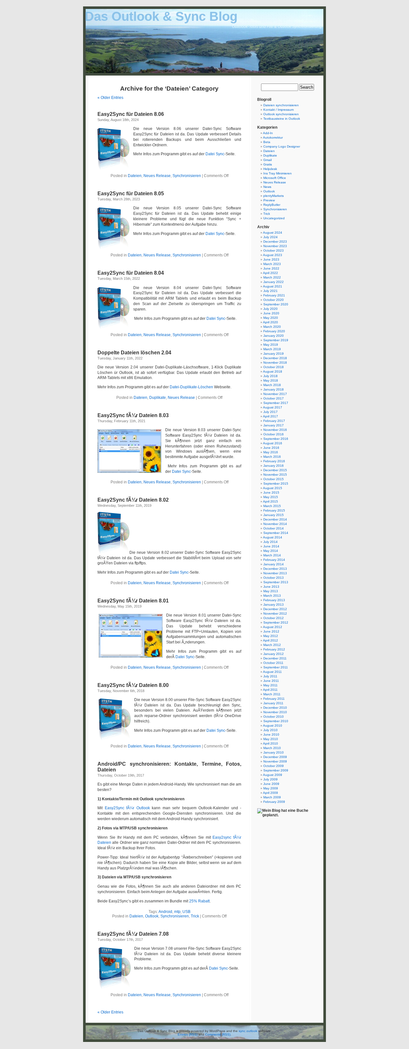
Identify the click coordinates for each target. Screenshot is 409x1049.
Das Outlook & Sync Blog (161, 16)
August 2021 (272, 286)
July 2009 (270, 779)
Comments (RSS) (217, 1034)
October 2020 (273, 300)
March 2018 (272, 385)
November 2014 (275, 524)
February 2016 (274, 461)
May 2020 (270, 317)
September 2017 (275, 403)
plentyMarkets (273, 196)
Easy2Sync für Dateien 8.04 (130, 273)
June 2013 (271, 586)
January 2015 (273, 515)
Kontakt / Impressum (278, 109)
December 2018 (275, 358)
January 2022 (273, 282)
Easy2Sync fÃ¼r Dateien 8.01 (133, 600)
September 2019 (275, 340)
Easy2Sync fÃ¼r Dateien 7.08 (133, 934)
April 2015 (270, 501)
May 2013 (270, 591)
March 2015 (272, 506)
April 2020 (270, 322)
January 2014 (273, 564)
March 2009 (272, 797)
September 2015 (275, 483)
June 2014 (271, 546)
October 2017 (273, 398)
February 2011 (274, 698)
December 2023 (275, 241)
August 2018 (272, 371)
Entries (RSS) (187, 1034)
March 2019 (272, 349)
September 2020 (275, 304)
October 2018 (273, 367)
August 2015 (272, 488)
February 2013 (274, 600)
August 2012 (272, 627)
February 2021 (274, 295)
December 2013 (275, 568)
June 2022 (271, 268)
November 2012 (275, 613)
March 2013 (272, 595)
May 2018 (270, 380)
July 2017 (270, 412)
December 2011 (275, 658)
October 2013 (273, 577)
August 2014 (272, 537)
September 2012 (275, 622)
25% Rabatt (199, 901)
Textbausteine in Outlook (281, 118)
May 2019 (270, 344)
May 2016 (270, 452)
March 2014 (272, 555)
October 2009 (273, 766)
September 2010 (275, 721)
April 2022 (270, 273)
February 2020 (274, 331)
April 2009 (270, 793)
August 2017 (272, 407)
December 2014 (275, 519)
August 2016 (272, 443)
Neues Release (157, 175)
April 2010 (270, 743)
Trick (195, 916)
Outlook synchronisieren (281, 114)
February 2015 (274, 510)
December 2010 (275, 707)
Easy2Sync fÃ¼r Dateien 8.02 (133, 500)
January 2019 (273, 353)
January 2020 (273, 335)
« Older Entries (110, 97)
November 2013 (275, 573)
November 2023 (275, 246)
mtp (177, 911)
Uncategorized (274, 218)
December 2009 (275, 757)
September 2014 (275, 533)
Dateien (135, 175)
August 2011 (272, 672)
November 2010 (275, 712)
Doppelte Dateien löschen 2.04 (134, 352)
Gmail (267, 160)
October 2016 (273, 434)
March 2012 (272, 645)
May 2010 (270, 739)
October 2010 (273, 716)
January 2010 (273, 752)
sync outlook (248, 1031)
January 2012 (273, 654)
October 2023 (273, 250)
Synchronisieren (187, 175)
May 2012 (270, 636)
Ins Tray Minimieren (277, 173)
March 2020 (272, 326)
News (267, 187)
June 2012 (271, 631)
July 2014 (270, 542)
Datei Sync (214, 154)
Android (165, 911)
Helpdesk (270, 169)
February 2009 (274, 801)
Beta (266, 142)
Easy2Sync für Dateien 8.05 (130, 193)
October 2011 (273, 663)
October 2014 (273, 528)
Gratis (267, 164)
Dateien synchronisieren (281, 105)
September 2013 (275, 582)
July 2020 (270, 309)
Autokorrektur (273, 137)
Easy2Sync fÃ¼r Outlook (127, 808)
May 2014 (270, 551)
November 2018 (275, 362)
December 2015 (275, 470)
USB (186, 911)
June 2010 (271, 734)
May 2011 (270, 685)
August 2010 (272, 725)
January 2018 (273, 389)
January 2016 (273, 465)
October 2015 (273, 479)
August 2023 (272, 255)
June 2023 (271, 259)
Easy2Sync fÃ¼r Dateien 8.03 (133, 415)
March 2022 (272, 277)
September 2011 (275, 667)
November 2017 (275, 394)
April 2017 (270, 416)
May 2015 (270, 497)
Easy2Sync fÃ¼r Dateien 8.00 (133, 685)
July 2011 (270, 676)
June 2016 (271, 447)
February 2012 (274, 649)
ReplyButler (271, 204)
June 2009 (271, 784)
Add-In (268, 133)
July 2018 (270, 376)
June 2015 (271, 492)
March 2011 (272, 694)
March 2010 (272, 748)
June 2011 (271, 680)
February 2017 (274, 421)
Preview (269, 200)
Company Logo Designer (281, 146)
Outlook (151, 916)
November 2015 (275, 474)
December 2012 (275, 609)
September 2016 (275, 438)
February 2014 (274, 559)
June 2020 (271, 313)
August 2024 (272, 232)
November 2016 (275, 430)
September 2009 (275, 770)
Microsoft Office (274, 178)
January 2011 (273, 703)
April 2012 (270, 640)
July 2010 (270, 730)
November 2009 (275, 761)
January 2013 (273, 604)
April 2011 (270, 689)
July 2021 (270, 291)
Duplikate (157, 397)
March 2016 (272, 456)
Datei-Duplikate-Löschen (191, 387)
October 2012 (273, 618)
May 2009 (270, 788)
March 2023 (272, 264)
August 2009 (272, 775)
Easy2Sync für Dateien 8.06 (130, 114)
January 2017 (273, 425)
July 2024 (270, 237)
